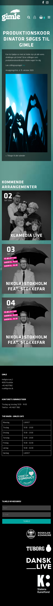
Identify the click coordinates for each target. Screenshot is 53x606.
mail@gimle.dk (7, 389)
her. (24, 65)
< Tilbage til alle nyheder (15, 156)
